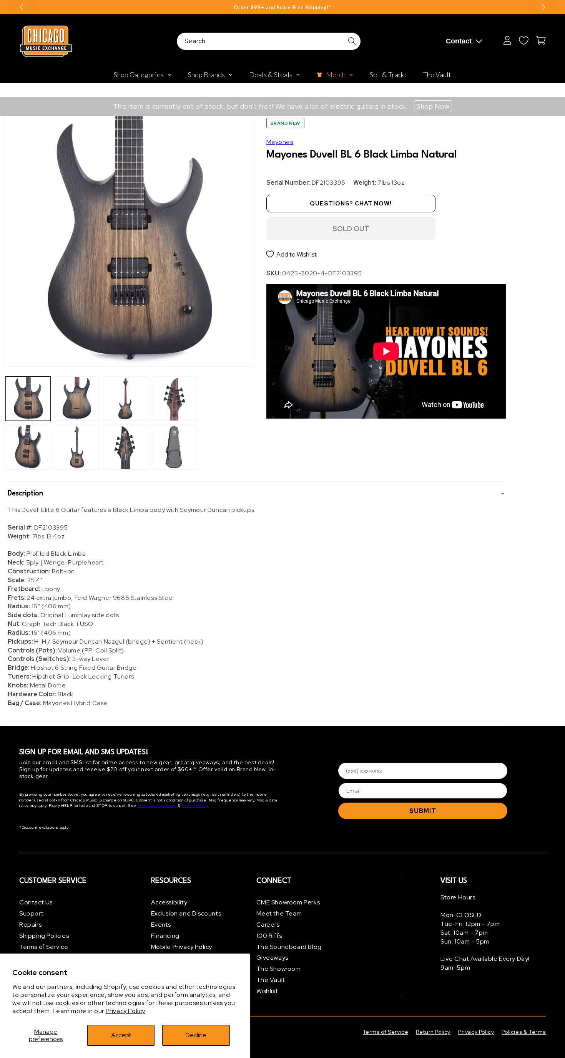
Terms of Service (43, 947)
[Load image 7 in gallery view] (174, 398)
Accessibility (169, 902)
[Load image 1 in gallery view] (28, 398)
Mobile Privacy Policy (182, 947)
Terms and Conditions (157, 805)
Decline (196, 1035)
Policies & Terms (524, 1031)
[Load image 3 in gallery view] (77, 398)
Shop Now (433, 106)
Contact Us (36, 902)
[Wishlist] (523, 40)
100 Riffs (269, 936)
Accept (121, 1035)
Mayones (279, 142)
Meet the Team (279, 913)
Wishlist (267, 991)
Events (161, 925)
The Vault (270, 980)
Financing (165, 936)
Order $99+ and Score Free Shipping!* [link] (282, 7)
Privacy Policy (125, 1011)
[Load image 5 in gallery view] (125, 398)
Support (31, 913)
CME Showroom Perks (288, 902)
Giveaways (272, 958)
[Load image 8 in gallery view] (174, 447)
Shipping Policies (44, 936)
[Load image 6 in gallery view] (125, 447)
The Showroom (278, 969)
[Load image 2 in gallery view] (28, 447)
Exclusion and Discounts (186, 913)
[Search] (352, 41)
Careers (268, 925)
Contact (459, 41)
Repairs (30, 925)
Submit (422, 811)
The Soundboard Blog (289, 947)
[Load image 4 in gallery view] (77, 447)
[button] (256, 494)
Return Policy (433, 1031)
